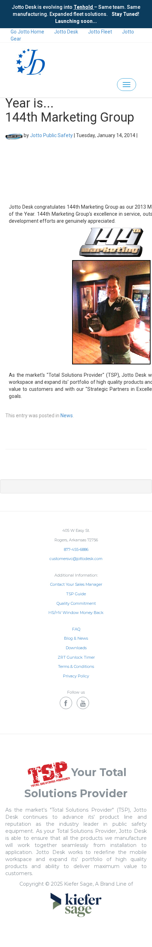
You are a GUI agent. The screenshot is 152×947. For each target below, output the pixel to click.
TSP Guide (76, 593)
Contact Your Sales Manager (76, 584)
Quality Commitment (76, 603)
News (66, 415)
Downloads (76, 647)
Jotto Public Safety (51, 135)
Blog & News (76, 638)
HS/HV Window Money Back (76, 612)
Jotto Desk (66, 32)
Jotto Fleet (100, 32)
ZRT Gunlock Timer (76, 657)
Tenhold (84, 7)
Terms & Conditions (76, 666)
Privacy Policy (76, 676)
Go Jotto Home (27, 32)
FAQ (76, 629)
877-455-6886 (76, 549)
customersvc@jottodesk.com (76, 558)
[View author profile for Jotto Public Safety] (14, 135)
